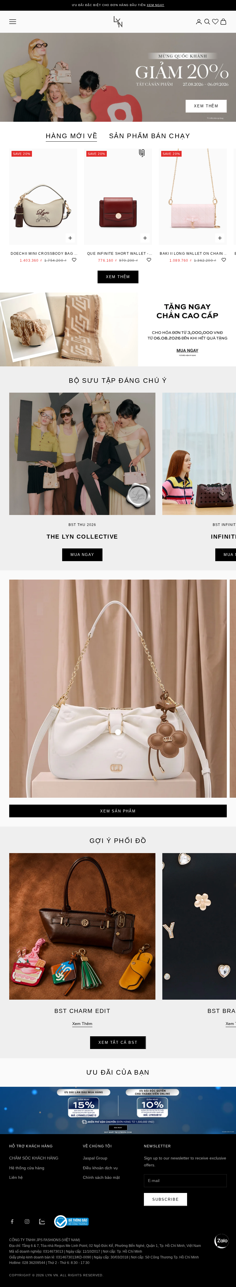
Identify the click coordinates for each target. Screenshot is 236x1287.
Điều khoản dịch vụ (100, 1168)
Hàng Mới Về (72, 136)
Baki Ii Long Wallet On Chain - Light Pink (193, 254)
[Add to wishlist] (74, 259)
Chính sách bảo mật (101, 1177)
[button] (221, 1241)
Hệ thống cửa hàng (26, 1168)
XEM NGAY (155, 5)
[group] (118, 329)
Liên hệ (16, 1177)
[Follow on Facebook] (12, 1221)
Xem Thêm (206, 106)
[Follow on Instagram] (27, 1221)
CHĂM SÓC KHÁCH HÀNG (33, 1158)
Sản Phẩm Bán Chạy (149, 136)
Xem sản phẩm (118, 811)
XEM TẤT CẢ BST (117, 1042)
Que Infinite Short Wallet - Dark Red (118, 254)
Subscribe (165, 1199)
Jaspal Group (95, 1158)
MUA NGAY (82, 554)
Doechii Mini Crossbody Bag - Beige (43, 254)
